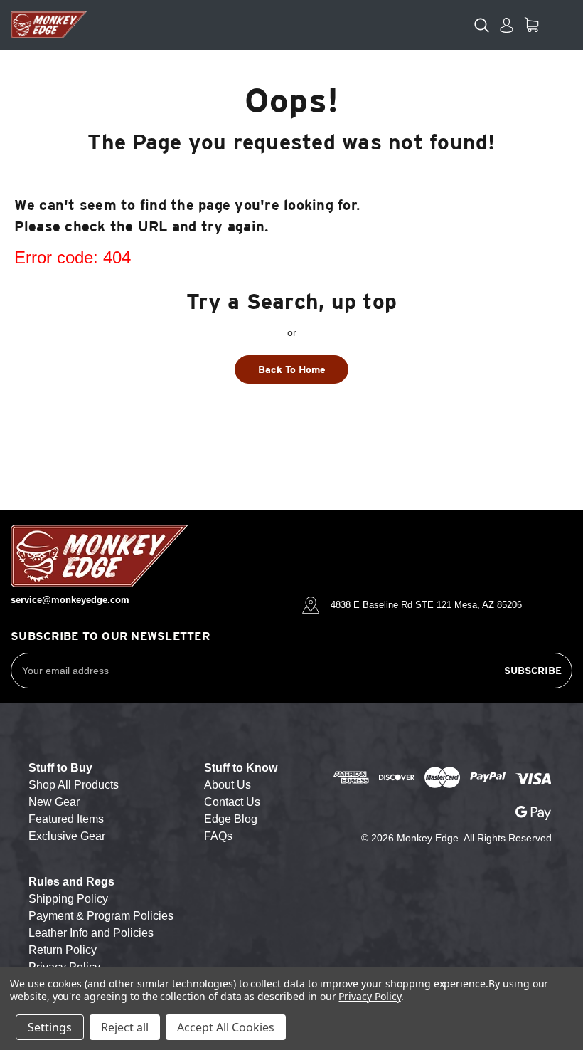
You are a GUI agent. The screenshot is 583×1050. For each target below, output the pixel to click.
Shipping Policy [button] (68, 899)
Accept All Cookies (225, 1027)
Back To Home (292, 369)
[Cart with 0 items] (531, 24)
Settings (50, 1027)
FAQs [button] (218, 836)
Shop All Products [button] (73, 785)
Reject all (125, 1027)
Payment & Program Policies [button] (100, 916)
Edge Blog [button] (230, 819)
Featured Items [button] (66, 819)
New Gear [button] (54, 802)
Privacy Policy (369, 996)
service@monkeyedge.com (70, 599)
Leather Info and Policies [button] (91, 933)
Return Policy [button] (62, 950)
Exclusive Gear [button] (66, 836)
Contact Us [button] (232, 802)
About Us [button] (227, 785)
